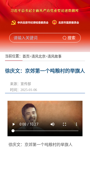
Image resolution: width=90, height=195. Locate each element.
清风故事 (55, 56)
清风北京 (39, 56)
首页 (26, 56)
